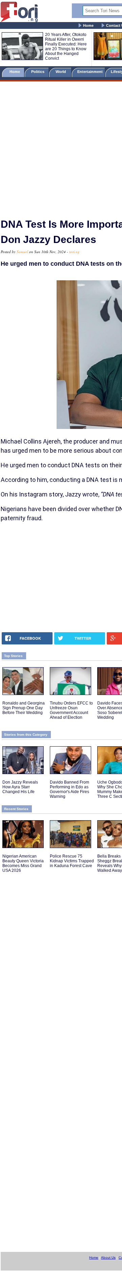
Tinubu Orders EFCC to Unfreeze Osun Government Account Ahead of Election (71, 710)
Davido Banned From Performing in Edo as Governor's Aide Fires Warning (69, 789)
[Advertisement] (61, 147)
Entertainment (90, 72)
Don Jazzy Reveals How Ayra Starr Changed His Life (20, 787)
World (62, 72)
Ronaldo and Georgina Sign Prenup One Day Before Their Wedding (23, 708)
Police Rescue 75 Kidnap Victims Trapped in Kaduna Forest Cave (72, 861)
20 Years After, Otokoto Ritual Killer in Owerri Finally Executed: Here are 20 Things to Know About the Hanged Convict (66, 46)
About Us (108, 1257)
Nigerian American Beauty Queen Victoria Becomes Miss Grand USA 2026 (23, 863)
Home (88, 25)
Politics (38, 72)
